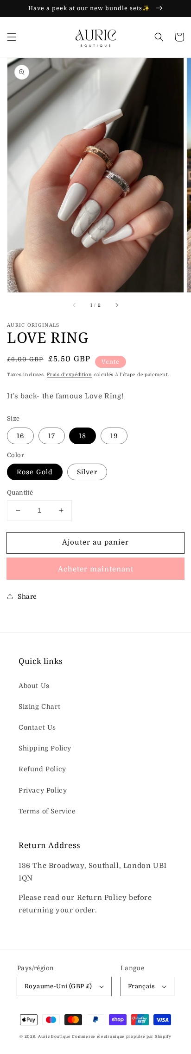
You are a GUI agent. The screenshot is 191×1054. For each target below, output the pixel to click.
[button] (11, 37)
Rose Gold (35, 472)
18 (82, 436)
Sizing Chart (39, 706)
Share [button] (27, 596)
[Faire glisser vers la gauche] (74, 305)
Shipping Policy (45, 748)
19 (114, 436)
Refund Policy (42, 769)
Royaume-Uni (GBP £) (58, 986)
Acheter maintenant (96, 569)
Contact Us (37, 727)
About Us (34, 685)
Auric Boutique (55, 1037)
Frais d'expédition (69, 374)
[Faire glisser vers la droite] (116, 305)
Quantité (20, 492)
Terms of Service (47, 811)
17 (51, 436)
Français (141, 986)
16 (20, 436)
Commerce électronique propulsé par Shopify (121, 1037)
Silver (87, 472)
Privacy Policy (43, 790)
